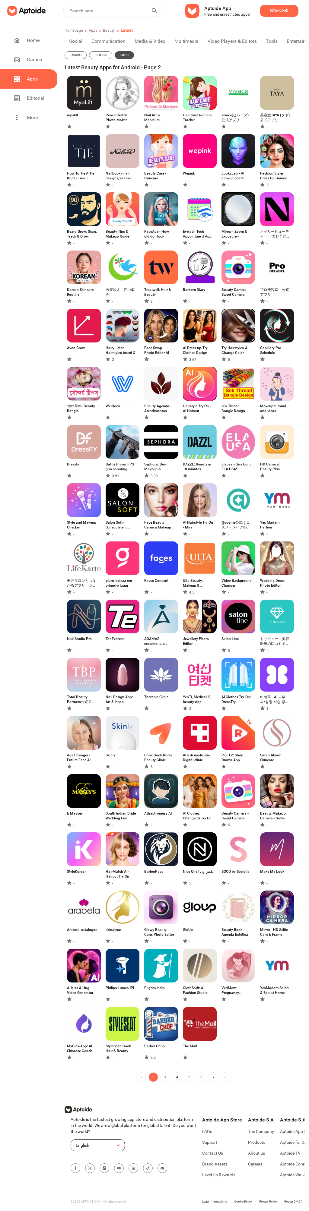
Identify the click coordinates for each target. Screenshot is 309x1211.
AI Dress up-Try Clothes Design (195, 350)
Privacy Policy (268, 1201)
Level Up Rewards (218, 1174)
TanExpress (115, 639)
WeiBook (113, 406)
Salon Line (230, 639)
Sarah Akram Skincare (270, 757)
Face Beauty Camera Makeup (157, 524)
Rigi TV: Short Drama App (232, 757)
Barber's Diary (194, 290)
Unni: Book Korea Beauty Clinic (158, 757)
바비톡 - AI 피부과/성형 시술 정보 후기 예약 (274, 699)
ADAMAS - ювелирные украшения (154, 641)
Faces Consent (156, 581)
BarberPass (153, 871)
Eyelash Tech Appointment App (197, 233)
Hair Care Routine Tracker (197, 117)
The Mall (190, 1046)
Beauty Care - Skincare (155, 175)
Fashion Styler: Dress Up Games (273, 175)
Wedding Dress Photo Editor (272, 583)
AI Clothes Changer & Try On (197, 815)
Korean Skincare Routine (80, 292)
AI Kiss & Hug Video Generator (80, 990)
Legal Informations (214, 1201)
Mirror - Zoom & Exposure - (234, 233)
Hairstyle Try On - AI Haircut (197, 408)
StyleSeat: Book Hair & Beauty (118, 1048)
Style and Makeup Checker (81, 524)
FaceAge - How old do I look (156, 233)
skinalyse (113, 930)
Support (209, 1142)
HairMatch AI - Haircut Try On (117, 873)
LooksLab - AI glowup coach (232, 175)
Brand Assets (214, 1164)
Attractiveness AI (158, 813)
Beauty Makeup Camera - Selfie (273, 815)
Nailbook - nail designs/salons (118, 175)
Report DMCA (293, 1201)
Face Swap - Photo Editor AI (156, 350)
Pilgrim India (154, 988)
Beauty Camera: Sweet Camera (234, 292)
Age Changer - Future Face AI (79, 757)
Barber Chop (154, 1046)
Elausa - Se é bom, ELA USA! (236, 466)
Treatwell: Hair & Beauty (157, 292)
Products (256, 1142)
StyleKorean (77, 871)
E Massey (75, 813)
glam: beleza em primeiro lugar (119, 583)
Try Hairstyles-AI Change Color (234, 350)
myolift (72, 115)
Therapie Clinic (156, 697)
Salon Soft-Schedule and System (117, 525)
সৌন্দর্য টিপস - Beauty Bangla (81, 408)
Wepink (189, 173)
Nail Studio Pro (79, 639)
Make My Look (272, 871)
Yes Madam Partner (269, 524)
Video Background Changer (236, 583)
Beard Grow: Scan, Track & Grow (82, 233)
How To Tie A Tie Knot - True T (80, 175)
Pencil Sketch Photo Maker (116, 117)
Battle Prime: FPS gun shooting (120, 466)
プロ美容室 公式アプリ (274, 292)
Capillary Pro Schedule (270, 350)
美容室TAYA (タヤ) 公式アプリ (275, 117)
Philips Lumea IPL (120, 988)
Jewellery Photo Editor (196, 641)
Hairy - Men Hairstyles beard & (120, 350)
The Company (261, 1131)
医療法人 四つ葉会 (120, 292)
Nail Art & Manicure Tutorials (152, 117)
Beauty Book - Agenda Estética (234, 932)
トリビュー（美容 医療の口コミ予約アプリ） (274, 641)
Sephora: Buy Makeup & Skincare (155, 466)
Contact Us (212, 1153)
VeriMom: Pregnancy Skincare (230, 990)
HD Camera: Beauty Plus (270, 466)
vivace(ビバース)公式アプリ (235, 117)
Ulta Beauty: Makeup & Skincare (193, 583)
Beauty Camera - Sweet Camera (235, 815)
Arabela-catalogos (82, 930)
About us (256, 1153)
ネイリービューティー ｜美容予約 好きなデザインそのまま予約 (274, 234)
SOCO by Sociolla (235, 871)
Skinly (110, 755)
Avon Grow (76, 348)
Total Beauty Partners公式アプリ (81, 699)
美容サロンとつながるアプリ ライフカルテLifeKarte (81, 583)
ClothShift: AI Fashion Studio (195, 990)
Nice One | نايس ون (198, 871)
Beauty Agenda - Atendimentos (157, 408)
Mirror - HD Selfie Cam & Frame (274, 932)
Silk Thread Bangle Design (233, 408)
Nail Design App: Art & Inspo (119, 699)
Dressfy (73, 464)
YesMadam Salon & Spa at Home (274, 990)
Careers (255, 1164)
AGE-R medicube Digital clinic (196, 757)
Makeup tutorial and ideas (273, 408)
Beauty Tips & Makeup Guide (117, 233)
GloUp (188, 930)
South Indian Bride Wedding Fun (121, 815)
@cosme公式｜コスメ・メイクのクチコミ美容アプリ (235, 525)
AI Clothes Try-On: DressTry (236, 699)
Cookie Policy (243, 1201)
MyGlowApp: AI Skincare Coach (79, 1048)
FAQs (207, 1131)
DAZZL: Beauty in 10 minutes (197, 466)
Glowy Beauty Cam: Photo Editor (159, 932)
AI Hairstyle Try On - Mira (198, 524)
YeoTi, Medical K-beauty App (197, 699)
